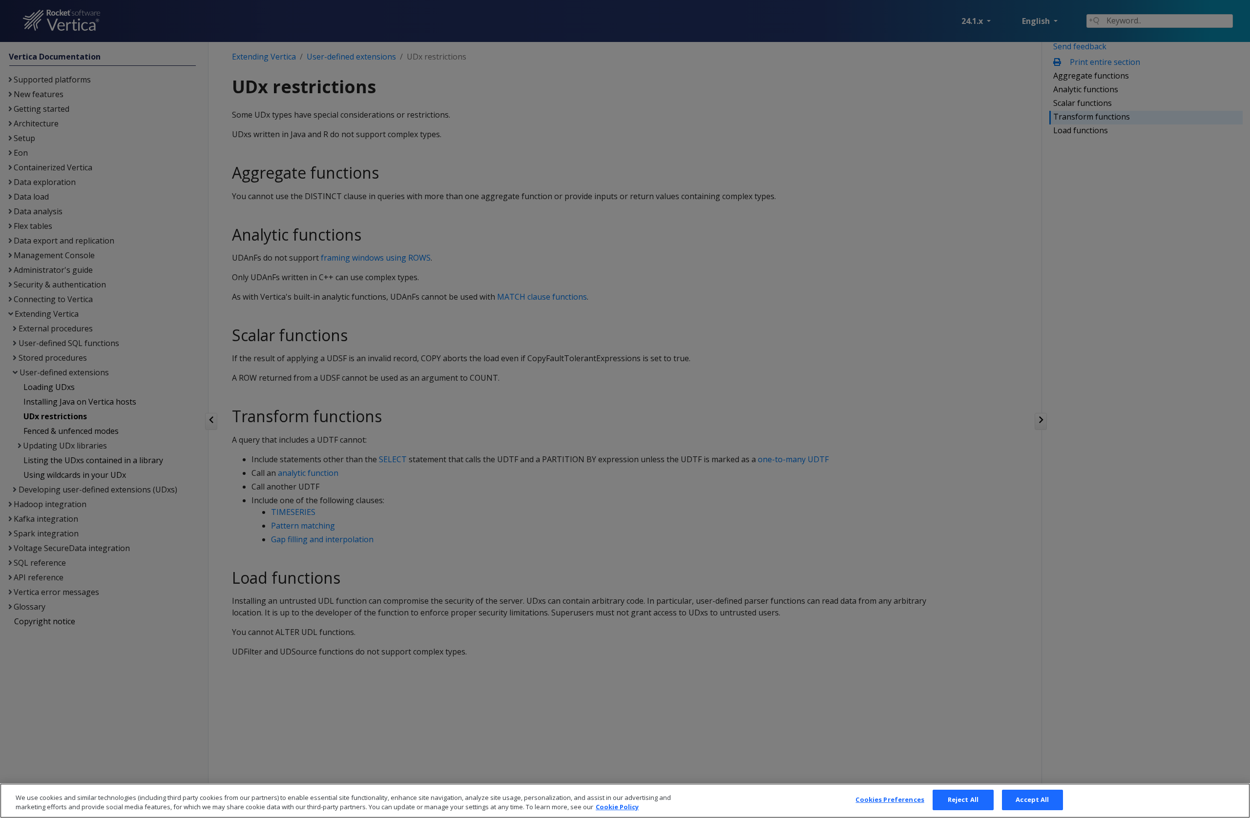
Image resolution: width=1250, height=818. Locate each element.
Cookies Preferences (889, 799)
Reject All (963, 799)
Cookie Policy (617, 807)
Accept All (1032, 799)
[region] (625, 800)
